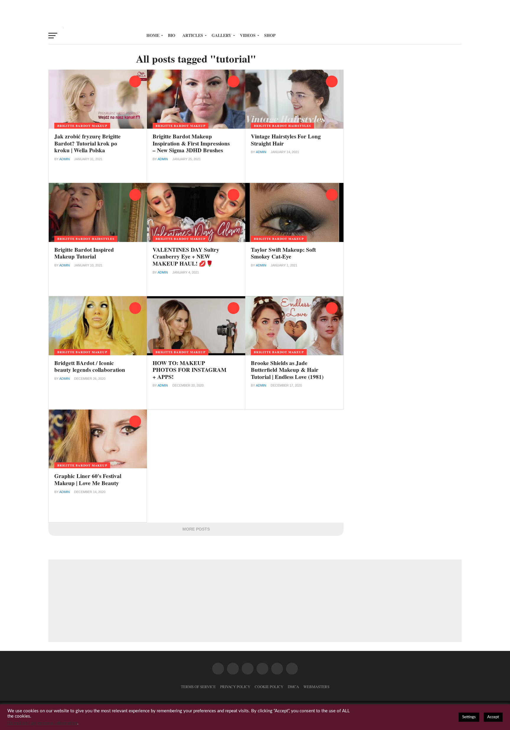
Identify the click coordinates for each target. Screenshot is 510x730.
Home (152, 35)
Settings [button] (469, 717)
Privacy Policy (235, 686)
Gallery (221, 35)
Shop (270, 35)
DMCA (293, 686)
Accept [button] (493, 717)
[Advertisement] (255, 13)
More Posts (196, 529)
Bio (171, 35)
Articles (192, 35)
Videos (248, 35)
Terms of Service (198, 686)
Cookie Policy (269, 686)
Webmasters (316, 686)
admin (64, 159)
